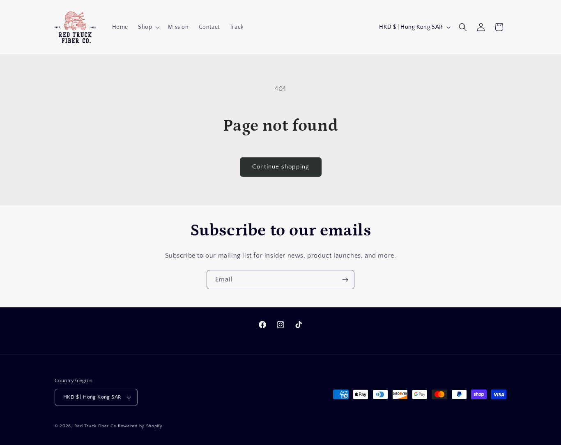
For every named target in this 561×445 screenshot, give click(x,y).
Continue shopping (280, 166)
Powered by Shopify (140, 426)
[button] (148, 27)
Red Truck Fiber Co (95, 426)
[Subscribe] (345, 279)
